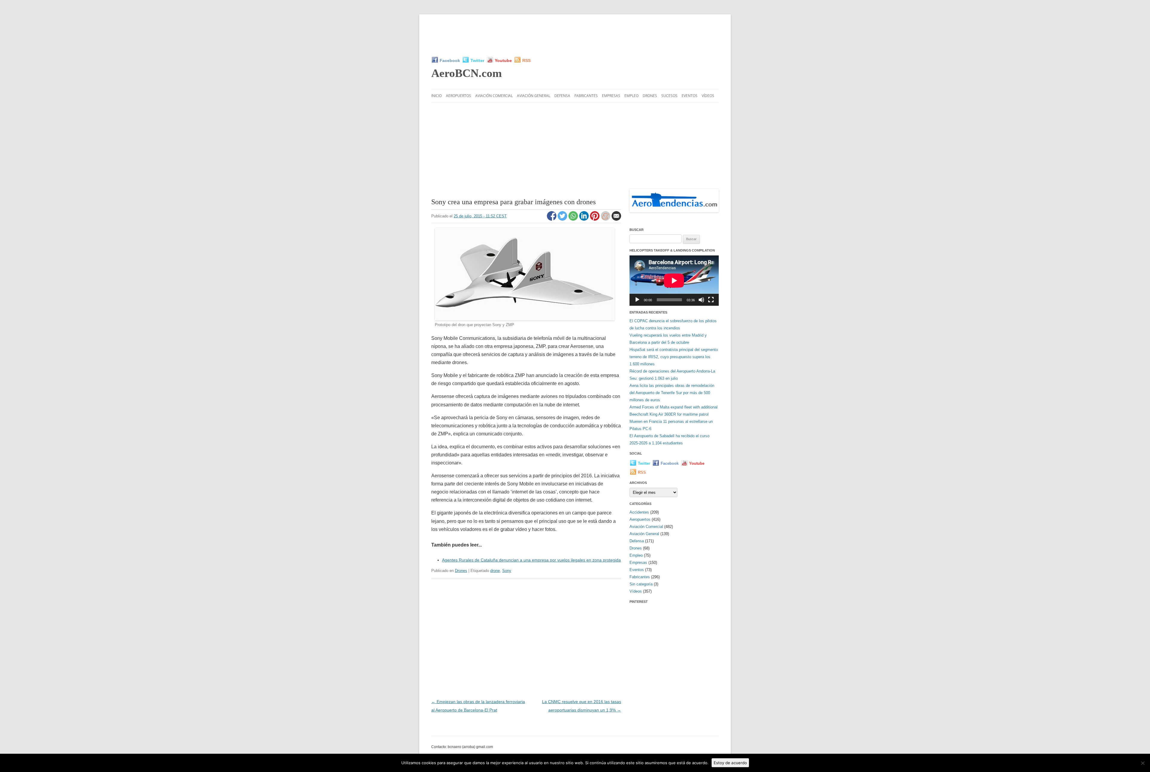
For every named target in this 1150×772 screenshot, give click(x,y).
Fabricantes (586, 95)
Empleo (631, 95)
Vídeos (708, 95)
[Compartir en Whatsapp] (573, 219)
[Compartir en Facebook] (552, 219)
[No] (1143, 763)
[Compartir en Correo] (616, 219)
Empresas (611, 95)
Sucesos (669, 95)
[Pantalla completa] (711, 300)
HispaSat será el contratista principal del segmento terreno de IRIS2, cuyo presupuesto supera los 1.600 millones (674, 356)
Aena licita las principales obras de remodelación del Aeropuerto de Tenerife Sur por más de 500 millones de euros (672, 392)
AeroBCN (466, 73)
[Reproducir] (637, 300)
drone (495, 570)
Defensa (562, 95)
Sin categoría (641, 584)
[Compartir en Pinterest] (595, 219)
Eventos (689, 95)
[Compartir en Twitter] (563, 219)
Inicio (436, 95)
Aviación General (533, 95)
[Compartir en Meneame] (606, 219)
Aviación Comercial (494, 95)
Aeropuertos (458, 95)
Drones (650, 95)
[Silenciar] (701, 300)
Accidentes (639, 512)
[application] (674, 280)
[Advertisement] (575, 35)
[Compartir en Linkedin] (584, 219)
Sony (506, 570)
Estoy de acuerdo (730, 762)
